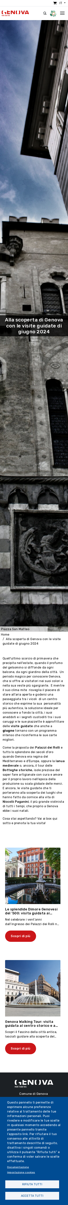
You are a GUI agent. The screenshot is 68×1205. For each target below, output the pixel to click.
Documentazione (18, 1167)
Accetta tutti (32, 1195)
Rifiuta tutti (32, 1184)
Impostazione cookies (21, 1172)
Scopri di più (20, 936)
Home (5, 634)
